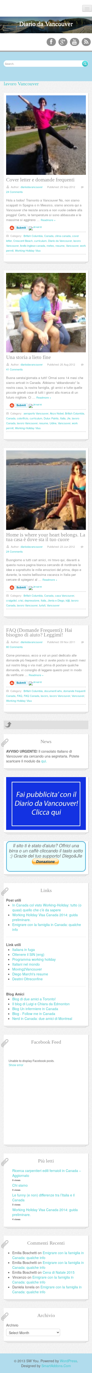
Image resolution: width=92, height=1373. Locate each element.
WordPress (68, 1360)
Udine (53, 423)
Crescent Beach (23, 241)
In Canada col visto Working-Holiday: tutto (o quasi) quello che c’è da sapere (46, 907)
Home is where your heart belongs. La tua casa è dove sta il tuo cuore (45, 537)
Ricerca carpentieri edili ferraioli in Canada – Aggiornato (46, 1173)
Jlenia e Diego (56, 600)
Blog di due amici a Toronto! (34, 998)
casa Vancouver (64, 595)
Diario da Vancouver (60, 241)
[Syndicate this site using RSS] (86, 42)
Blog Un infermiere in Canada (35, 1008)
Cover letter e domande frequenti (40, 180)
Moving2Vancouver (27, 969)
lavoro (44, 696)
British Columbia (33, 236)
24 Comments (14, 192)
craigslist (11, 600)
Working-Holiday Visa (27, 250)
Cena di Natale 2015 (59, 1272)
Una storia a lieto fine (28, 357)
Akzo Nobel (57, 413)
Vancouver (72, 245)
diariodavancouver (32, 187)
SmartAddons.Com (56, 1365)
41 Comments (14, 369)
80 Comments (14, 647)
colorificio (22, 418)
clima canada (63, 236)
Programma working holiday (34, 959)
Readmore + (48, 220)
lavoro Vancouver (27, 423)
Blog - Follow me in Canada (33, 1013)
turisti (42, 605)
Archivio (12, 1325)
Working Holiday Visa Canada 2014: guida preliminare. (45, 1212)
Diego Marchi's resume (30, 973)
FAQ (19, 696)
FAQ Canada (31, 696)
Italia (63, 418)
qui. (44, 761)
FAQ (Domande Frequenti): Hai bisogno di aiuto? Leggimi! (39, 632)
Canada (48, 236)
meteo (50, 245)
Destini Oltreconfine (27, 978)
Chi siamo (20, 1185)
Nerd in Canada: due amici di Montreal (42, 1018)
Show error (16, 1065)
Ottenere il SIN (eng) (28, 954)
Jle (68, 418)
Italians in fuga (23, 949)
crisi (20, 600)
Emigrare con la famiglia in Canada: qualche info (43, 1279)
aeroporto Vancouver (36, 413)
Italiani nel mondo (26, 964)
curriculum (40, 241)
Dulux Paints (51, 418)
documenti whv (53, 691)
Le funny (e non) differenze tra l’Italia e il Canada (43, 1197)
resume (60, 245)
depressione (32, 600)
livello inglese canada (32, 245)
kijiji (68, 600)
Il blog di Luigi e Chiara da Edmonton (41, 1003)
